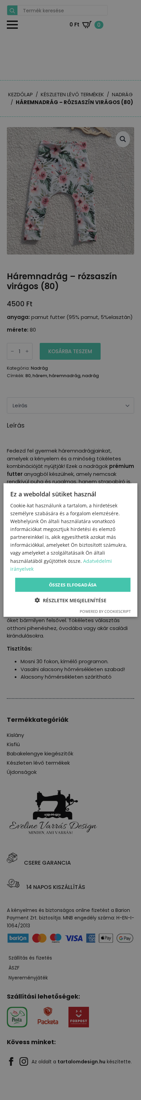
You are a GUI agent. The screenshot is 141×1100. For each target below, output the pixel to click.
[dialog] (70, 550)
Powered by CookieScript (105, 611)
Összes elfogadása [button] (73, 584)
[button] (70, 600)
